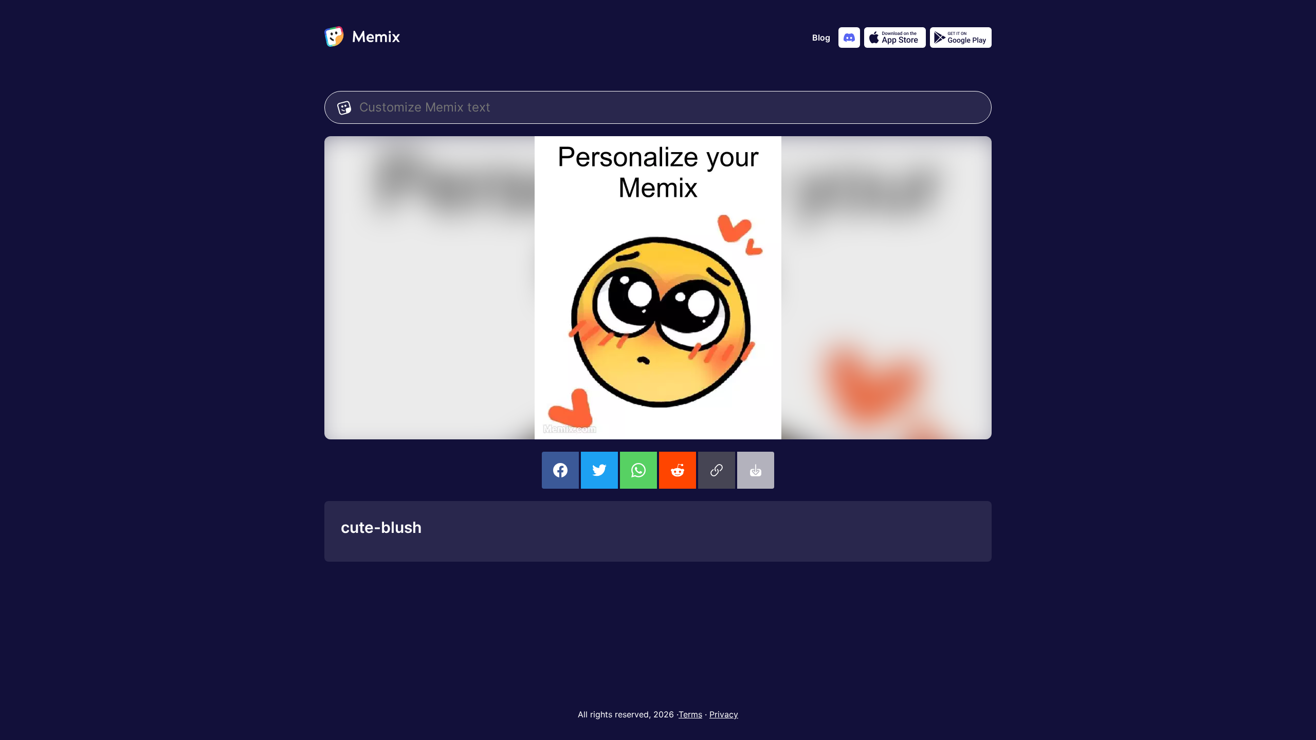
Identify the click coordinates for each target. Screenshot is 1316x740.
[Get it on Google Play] (961, 37)
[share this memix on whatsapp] (638, 470)
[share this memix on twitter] (599, 470)
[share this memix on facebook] (560, 470)
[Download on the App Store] (895, 37)
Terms (690, 714)
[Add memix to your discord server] (849, 37)
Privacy (723, 714)
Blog (821, 37)
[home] (362, 37)
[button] (716, 470)
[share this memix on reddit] (677, 470)
